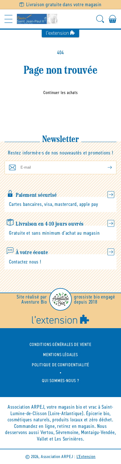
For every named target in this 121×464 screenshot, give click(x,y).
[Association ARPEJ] (37, 19)
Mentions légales (60, 355)
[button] (8, 19)
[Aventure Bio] (60, 299)
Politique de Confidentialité (60, 365)
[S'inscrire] (105, 167)
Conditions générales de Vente (60, 344)
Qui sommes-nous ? (60, 381)
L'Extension (86, 456)
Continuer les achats (60, 92)
